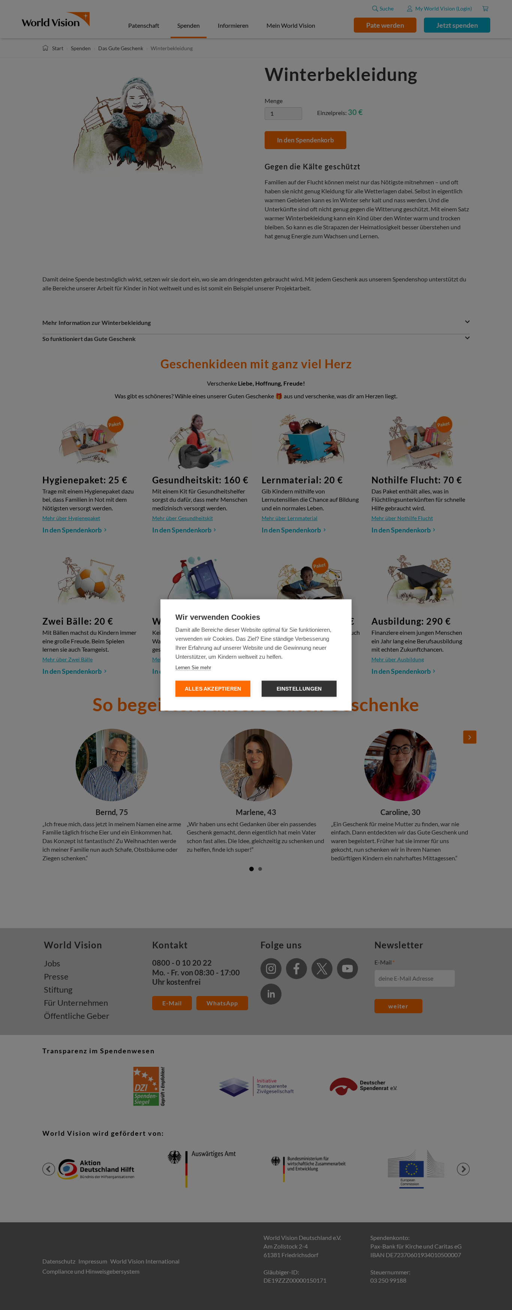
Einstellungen (299, 689)
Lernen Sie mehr (193, 667)
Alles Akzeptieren (213, 689)
